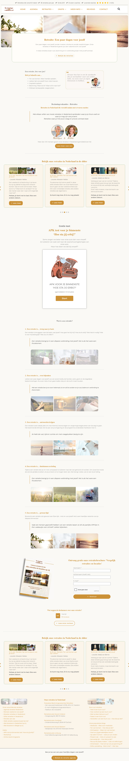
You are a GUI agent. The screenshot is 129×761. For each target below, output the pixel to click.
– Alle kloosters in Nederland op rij (14, 723)
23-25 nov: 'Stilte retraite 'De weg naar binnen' (104, 176)
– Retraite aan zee (9, 719)
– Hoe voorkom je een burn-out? (100, 712)
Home (23, 9)
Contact (103, 9)
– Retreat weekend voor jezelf (13, 712)
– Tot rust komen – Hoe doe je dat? (101, 728)
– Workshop (7, 735)
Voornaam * (77, 568)
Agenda (34, 9)
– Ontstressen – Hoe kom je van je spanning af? (105, 744)
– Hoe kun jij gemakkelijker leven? (101, 732)
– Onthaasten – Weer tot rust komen (102, 730)
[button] (119, 9)
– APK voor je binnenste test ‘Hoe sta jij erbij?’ (18, 732)
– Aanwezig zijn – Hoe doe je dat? (100, 739)
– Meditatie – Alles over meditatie (100, 725)
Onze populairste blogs (97, 723)
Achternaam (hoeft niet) (81, 574)
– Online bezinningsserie (11, 737)
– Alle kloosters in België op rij (13, 725)
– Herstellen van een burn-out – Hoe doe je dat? (106, 719)
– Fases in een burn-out (97, 716)
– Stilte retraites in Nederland (13, 716)
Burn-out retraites (95, 707)
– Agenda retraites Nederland (13, 709)
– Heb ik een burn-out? (97, 709)
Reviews (91, 9)
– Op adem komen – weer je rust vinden (103, 735)
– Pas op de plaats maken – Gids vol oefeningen (105, 741)
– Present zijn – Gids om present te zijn (102, 737)
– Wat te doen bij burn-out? (99, 714)
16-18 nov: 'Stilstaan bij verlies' (19, 175)
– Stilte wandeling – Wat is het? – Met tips (103, 746)
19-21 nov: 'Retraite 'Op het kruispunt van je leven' (64, 176)
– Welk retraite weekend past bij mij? (16, 721)
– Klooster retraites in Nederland (14, 714)
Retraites (46, 9)
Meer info (75, 9)
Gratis (61, 9)
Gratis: (5, 730)
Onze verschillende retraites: (12, 707)
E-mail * (76, 581)
